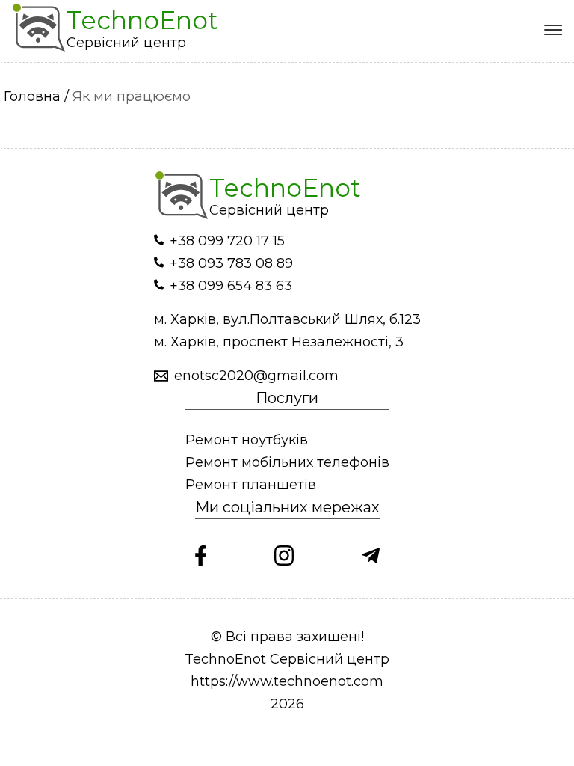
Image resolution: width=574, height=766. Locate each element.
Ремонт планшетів (250, 485)
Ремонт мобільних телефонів (287, 462)
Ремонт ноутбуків (246, 440)
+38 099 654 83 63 (231, 286)
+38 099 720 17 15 (227, 241)
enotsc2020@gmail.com (256, 375)
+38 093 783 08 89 (231, 263)
